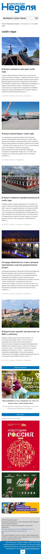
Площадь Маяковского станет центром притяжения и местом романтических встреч (20, 265)
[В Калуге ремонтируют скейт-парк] (20, 129)
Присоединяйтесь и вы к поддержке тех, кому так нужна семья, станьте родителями (20, 401)
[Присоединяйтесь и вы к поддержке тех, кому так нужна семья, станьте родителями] (20, 385)
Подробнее (27, 96)
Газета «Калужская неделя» (11, 24)
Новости (12, 96)
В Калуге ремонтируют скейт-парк (18, 134)
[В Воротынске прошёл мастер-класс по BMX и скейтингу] (20, 327)
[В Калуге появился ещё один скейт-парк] (20, 65)
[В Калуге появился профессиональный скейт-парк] (20, 193)
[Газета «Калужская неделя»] (19, 11)
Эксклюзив (19, 96)
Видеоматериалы (20, 367)
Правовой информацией (31, 548)
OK (23, 552)
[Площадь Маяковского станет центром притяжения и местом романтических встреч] (20, 258)
